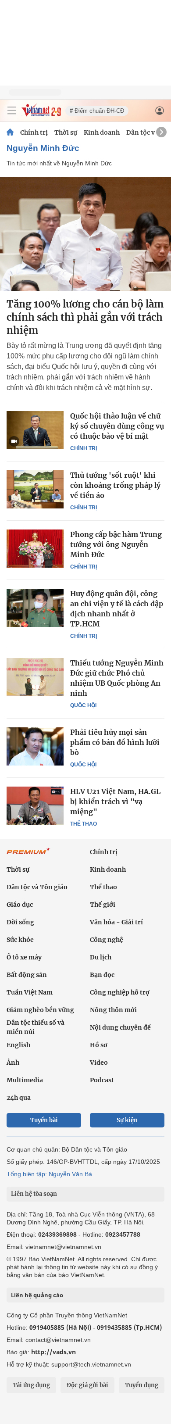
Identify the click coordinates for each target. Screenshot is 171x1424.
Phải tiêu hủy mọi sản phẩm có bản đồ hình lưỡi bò (115, 742)
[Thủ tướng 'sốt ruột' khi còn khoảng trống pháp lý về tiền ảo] (35, 489)
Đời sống (20, 922)
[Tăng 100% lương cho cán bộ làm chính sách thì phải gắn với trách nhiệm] (85, 234)
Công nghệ (106, 940)
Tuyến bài (44, 1120)
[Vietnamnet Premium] (28, 855)
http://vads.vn (53, 1352)
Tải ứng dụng (31, 1385)
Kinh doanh (102, 132)
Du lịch (100, 957)
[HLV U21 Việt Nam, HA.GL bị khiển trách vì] (35, 805)
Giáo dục (20, 905)
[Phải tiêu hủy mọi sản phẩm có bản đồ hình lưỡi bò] (35, 746)
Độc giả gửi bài (87, 1385)
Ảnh (13, 1062)
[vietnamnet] (41, 114)
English (18, 1045)
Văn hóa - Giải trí (116, 922)
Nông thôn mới (113, 1010)
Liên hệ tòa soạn (34, 1194)
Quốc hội (83, 705)
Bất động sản (27, 975)
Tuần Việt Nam (30, 992)
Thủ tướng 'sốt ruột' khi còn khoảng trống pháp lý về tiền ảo (115, 485)
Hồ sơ (98, 1045)
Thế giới (102, 905)
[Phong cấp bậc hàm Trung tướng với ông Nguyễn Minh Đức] (35, 548)
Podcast (102, 1080)
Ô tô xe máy (24, 957)
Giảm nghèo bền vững (40, 1010)
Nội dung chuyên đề (120, 1027)
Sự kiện (127, 1120)
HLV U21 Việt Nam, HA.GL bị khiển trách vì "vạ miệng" (115, 801)
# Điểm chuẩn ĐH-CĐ (97, 110)
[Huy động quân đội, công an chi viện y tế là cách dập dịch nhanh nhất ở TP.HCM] (35, 607)
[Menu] (12, 110)
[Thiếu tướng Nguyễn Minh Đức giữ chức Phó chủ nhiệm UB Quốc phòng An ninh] (35, 677)
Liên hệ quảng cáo (37, 1295)
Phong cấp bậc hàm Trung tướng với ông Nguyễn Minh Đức (116, 544)
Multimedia (25, 1080)
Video (99, 1062)
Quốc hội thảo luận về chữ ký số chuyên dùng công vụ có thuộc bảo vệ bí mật (117, 425)
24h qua (19, 1098)
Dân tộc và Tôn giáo (37, 887)
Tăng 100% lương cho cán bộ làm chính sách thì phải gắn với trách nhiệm (85, 317)
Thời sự (65, 132)
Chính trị (34, 132)
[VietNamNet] (10, 132)
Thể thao (83, 824)
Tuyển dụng (141, 1385)
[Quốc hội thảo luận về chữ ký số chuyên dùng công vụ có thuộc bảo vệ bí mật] (35, 430)
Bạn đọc (102, 975)
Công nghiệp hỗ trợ (120, 992)
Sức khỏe (20, 940)
